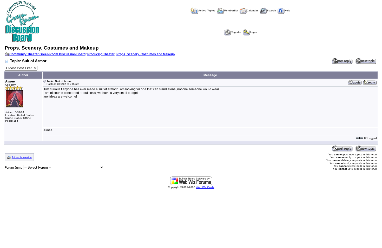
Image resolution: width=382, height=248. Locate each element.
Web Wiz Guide (205, 187)
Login (253, 32)
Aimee (10, 81)
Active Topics (206, 10)
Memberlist (231, 10)
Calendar (252, 10)
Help (287, 10)
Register (236, 32)
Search (271, 10)
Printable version (22, 157)
